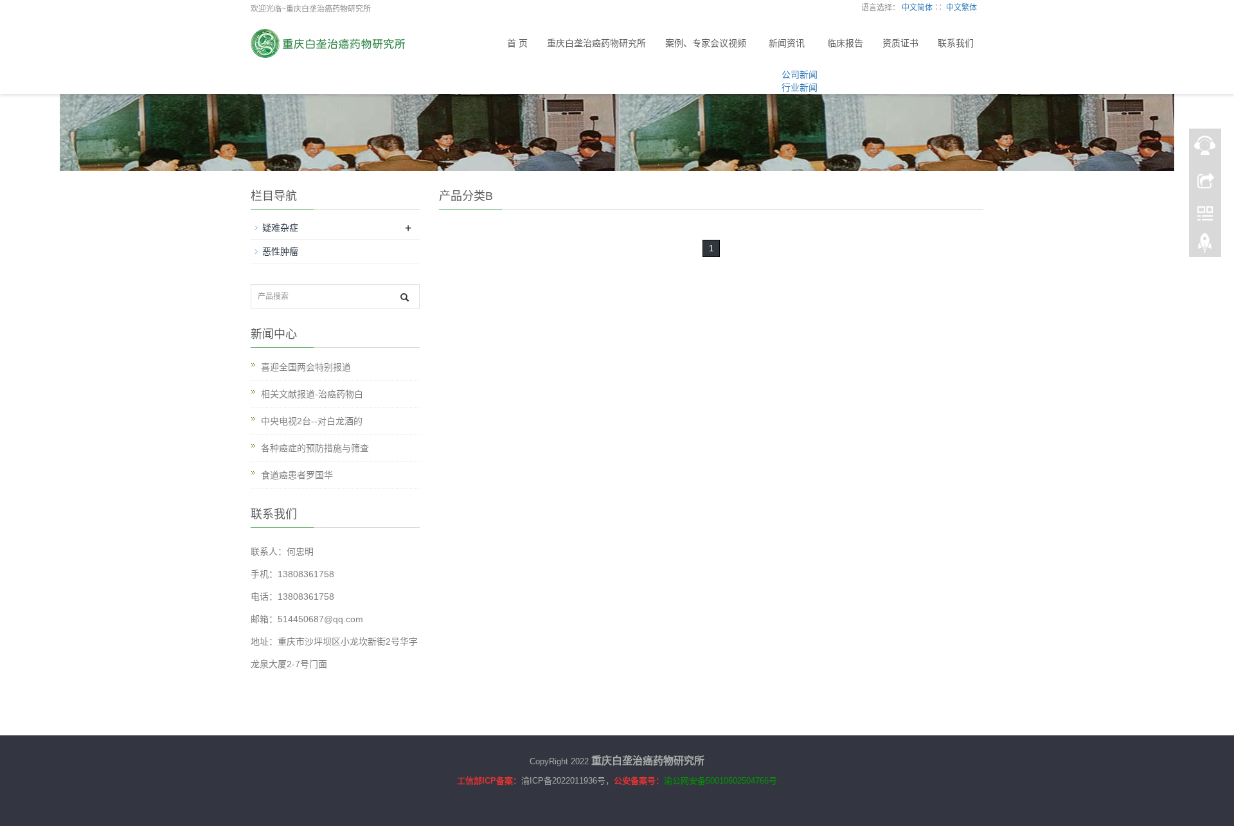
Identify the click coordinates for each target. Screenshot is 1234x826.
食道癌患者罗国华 (297, 475)
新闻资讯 (787, 43)
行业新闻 (800, 87)
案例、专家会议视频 (705, 43)
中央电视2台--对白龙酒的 (311, 421)
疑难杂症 (280, 227)
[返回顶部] (1205, 246)
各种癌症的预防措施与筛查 (315, 448)
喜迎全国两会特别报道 (306, 367)
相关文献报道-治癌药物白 (312, 394)
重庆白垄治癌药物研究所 (596, 43)
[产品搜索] (404, 297)
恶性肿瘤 (280, 251)
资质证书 (900, 43)
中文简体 (917, 7)
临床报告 (845, 43)
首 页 (517, 43)
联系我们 (956, 43)
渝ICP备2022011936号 (563, 781)
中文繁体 (961, 7)
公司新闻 (800, 74)
